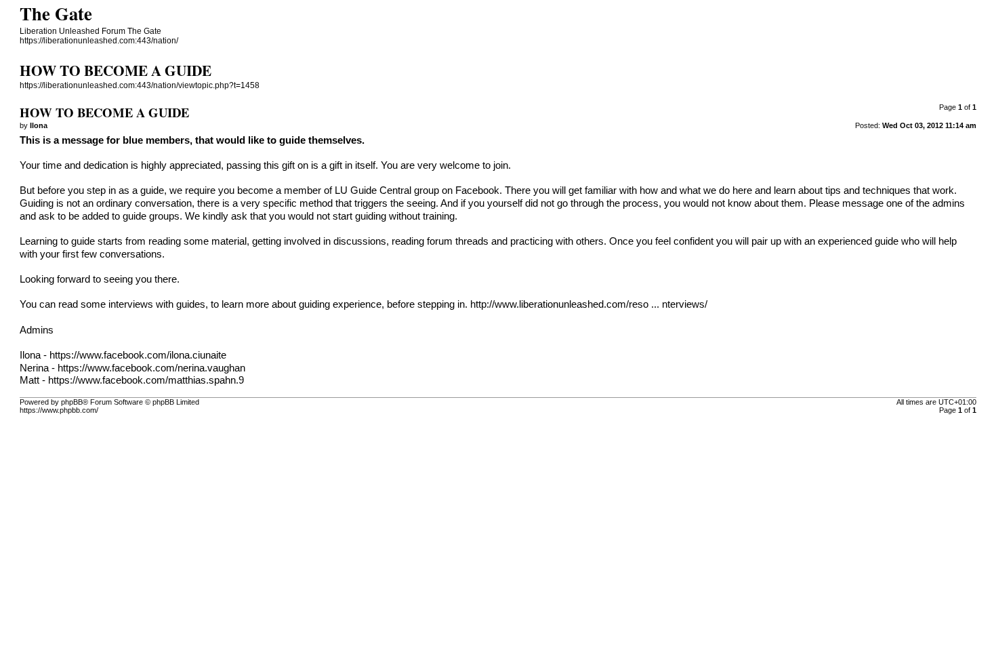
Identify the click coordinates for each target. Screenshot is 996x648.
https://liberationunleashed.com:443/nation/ (99, 40)
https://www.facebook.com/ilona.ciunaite (137, 355)
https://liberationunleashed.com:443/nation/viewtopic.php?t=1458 (140, 85)
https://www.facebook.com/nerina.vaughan (151, 368)
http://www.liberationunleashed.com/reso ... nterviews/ (588, 304)
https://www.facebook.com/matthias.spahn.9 (146, 380)
